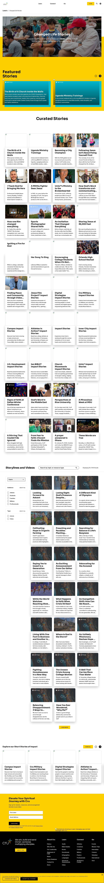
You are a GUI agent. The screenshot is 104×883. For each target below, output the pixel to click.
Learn (40, 3)
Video (12, 519)
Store (48, 865)
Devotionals (65, 852)
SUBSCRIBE (14, 823)
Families (12, 498)
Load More (64, 727)
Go (65, 3)
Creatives (80, 847)
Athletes (79, 844)
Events (94, 844)
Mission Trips (96, 847)
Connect (53, 3)
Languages (65, 858)
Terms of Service (15, 827)
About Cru (20, 850)
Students (12, 495)
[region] (52, 878)
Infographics (66, 855)
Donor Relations (52, 859)
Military (12, 501)
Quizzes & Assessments (66, 861)
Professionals (14, 504)
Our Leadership (52, 849)
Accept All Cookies (29, 878)
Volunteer (95, 855)
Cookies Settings (11, 878)
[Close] (102, 875)
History (49, 844)
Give (90, 3)
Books (64, 849)
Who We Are (51, 847)
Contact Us (50, 862)
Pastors (79, 855)
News (49, 856)
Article (12, 516)
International (95, 858)
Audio (64, 844)
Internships (95, 849)
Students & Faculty (80, 861)
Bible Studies (66, 847)
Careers (94, 852)
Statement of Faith (51, 853)
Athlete (12, 492)
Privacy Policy (39, 826)
